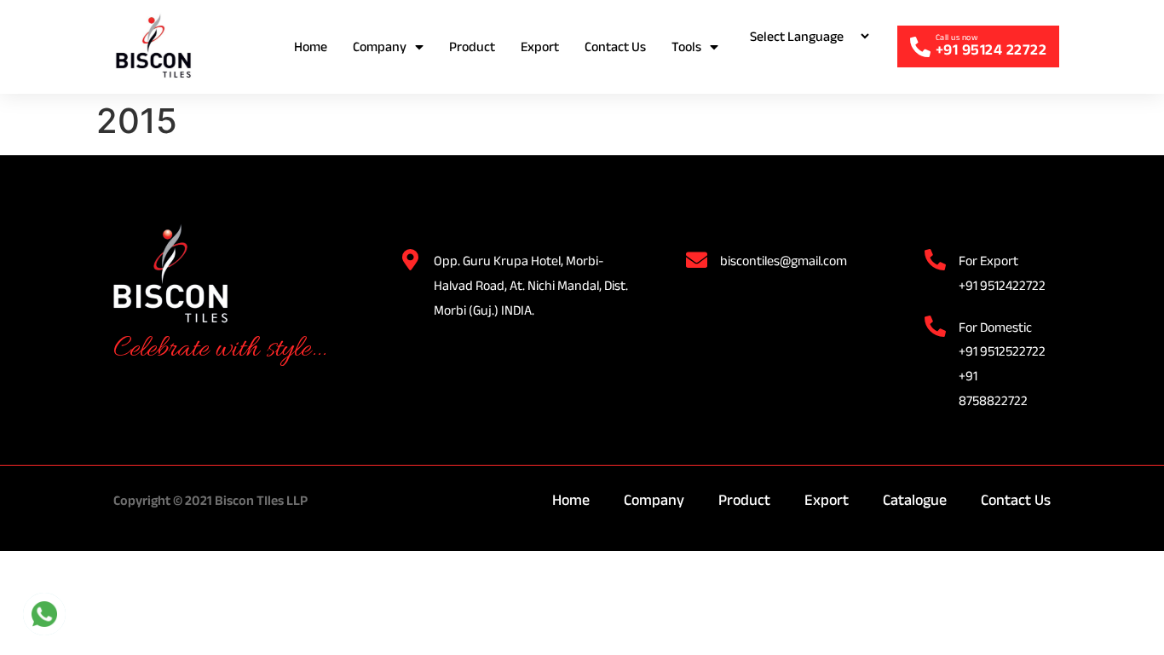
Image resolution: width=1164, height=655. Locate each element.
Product (472, 46)
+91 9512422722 (1002, 285)
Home (310, 46)
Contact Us (615, 46)
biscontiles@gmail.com (783, 260)
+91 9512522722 (1002, 351)
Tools (686, 46)
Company (379, 46)
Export (540, 46)
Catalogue (915, 499)
